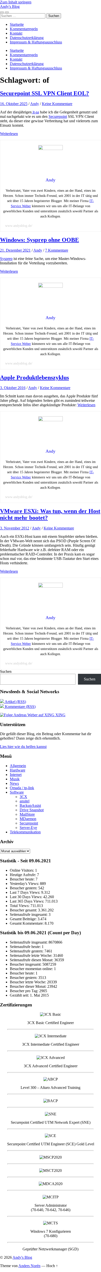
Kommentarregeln (24, 29)
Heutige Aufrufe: (23, 875)
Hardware (17, 770)
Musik (15, 779)
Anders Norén (29, 1266)
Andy (34, 104)
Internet (16, 774)
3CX (23, 797)
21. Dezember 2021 (15, 250)
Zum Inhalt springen (15, 2)
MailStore (27, 814)
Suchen (6, 671)
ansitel (24, 801)
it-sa (35, 112)
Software (17, 792)
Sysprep (6, 259)
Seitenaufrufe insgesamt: (29, 914)
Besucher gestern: (24, 888)
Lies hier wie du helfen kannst (23, 746)
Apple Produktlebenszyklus (34, 377)
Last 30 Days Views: (26, 897)
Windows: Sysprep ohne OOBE (39, 240)
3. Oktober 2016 (12, 388)
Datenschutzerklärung (27, 38)
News (14, 783)
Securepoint (58, 116)
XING (59, 715)
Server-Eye (28, 827)
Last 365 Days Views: (27, 901)
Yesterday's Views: (25, 883)
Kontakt (16, 33)
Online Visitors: (22, 870)
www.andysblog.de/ (18, 226)
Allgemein (18, 766)
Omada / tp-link (22, 788)
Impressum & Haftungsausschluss (36, 42)
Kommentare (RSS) (20, 706)
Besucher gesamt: (24, 910)
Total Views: (20, 906)
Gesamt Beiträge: (24, 919)
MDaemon (28, 819)
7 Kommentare (56, 250)
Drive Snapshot (32, 810)
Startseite (17, 24)
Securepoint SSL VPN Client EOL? (44, 93)
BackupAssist (30, 805)
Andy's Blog (10, 6)
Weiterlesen (9, 134)
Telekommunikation (25, 832)
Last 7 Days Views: (25, 892)
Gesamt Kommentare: (27, 923)
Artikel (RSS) (15, 702)
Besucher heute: (23, 879)
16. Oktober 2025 (13, 104)
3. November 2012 (14, 528)
